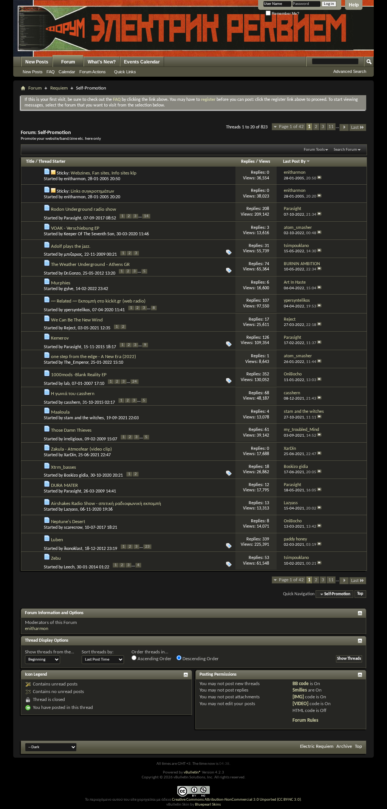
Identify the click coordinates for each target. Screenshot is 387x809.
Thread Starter (52, 161)
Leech (69, 567)
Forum (68, 62)
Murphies (60, 283)
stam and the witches (84, 418)
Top (360, 594)
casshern (72, 402)
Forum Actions (92, 71)
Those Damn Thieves (71, 430)
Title (30, 161)
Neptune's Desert (68, 521)
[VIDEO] (300, 703)
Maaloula (60, 412)
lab (67, 383)
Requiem (59, 88)
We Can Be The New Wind (77, 320)
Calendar (67, 71)
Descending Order (200, 658)
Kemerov (60, 338)
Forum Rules (305, 720)
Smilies (300, 690)
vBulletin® (192, 772)
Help (354, 5)
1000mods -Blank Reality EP (79, 374)
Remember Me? (285, 13)
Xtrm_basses (63, 467)
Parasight (72, 218)
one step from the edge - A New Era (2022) (93, 356)
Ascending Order (154, 658)
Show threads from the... (49, 652)
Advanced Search (349, 71)
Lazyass (71, 509)
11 (331, 126)
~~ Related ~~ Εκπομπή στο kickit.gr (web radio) (98, 301)
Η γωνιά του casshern (72, 393)
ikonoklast (73, 549)
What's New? (102, 62)
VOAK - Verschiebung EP (75, 228)
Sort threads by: (97, 652)
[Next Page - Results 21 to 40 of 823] (344, 127)
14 (146, 216)
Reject (70, 328)
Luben (57, 539)
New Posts (36, 62)
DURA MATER (64, 485)
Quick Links (125, 71)
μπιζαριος (73, 254)
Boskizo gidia (76, 475)
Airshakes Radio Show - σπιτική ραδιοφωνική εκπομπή (106, 503)
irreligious (73, 439)
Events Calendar (142, 62)
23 (147, 547)
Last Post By (294, 161)
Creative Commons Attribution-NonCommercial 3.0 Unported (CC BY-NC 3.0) (236, 800)
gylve (68, 289)
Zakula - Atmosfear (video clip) (81, 449)
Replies (248, 161)
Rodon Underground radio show (83, 209)
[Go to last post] (319, 178)
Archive (344, 746)
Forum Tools (314, 150)
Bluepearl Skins (208, 805)
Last (355, 127)
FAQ (50, 71)
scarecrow (73, 527)
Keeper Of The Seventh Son (89, 234)
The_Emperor (76, 362)
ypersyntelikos (77, 310)
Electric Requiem (316, 746)
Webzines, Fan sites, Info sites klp (103, 173)
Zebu (56, 558)
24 (134, 382)
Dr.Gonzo (72, 273)
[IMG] (298, 697)
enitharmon (74, 179)
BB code (301, 683)
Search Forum (345, 150)
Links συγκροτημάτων (92, 191)
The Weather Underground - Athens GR (90, 264)
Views (264, 161)
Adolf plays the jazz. (70, 246)
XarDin (70, 455)
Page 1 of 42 (291, 126)
